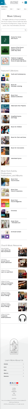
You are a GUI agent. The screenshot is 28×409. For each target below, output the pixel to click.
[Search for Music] (25, 30)
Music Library (14, 16)
